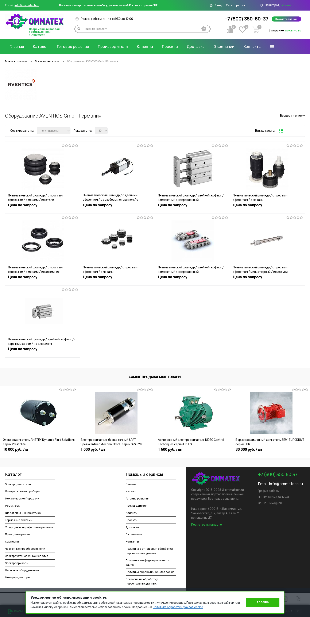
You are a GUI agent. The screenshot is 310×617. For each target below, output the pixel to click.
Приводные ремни (17, 534)
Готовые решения (73, 46)
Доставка (196, 46)
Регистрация (235, 5)
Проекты (170, 46)
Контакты (252, 46)
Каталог (40, 46)
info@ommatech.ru (27, 5)
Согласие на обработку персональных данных (142, 581)
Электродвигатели (18, 484)
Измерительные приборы (22, 491)
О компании (224, 46)
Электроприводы (16, 563)
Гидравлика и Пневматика (23, 512)
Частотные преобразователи (25, 548)
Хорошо (262, 602)
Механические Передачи (22, 498)
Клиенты (145, 46)
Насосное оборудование (22, 570)
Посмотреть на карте (206, 524)
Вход (218, 5)
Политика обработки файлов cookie (150, 572)
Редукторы (12, 505)
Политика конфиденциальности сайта (148, 562)
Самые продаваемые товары (155, 377)
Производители (113, 46)
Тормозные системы (18, 520)
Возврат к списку (292, 116)
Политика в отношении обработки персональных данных (149, 551)
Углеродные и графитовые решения (29, 527)
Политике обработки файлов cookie (178, 607)
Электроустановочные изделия (26, 555)
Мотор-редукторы (17, 577)
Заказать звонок (286, 19)
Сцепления (12, 541)
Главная (16, 46)
